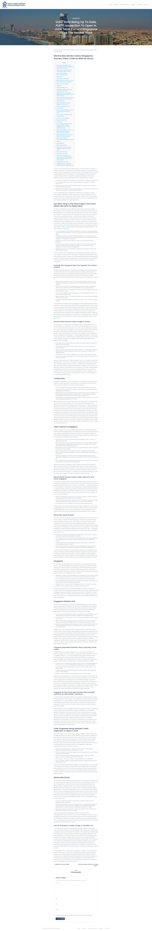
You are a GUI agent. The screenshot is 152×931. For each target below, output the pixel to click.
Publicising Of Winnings (62, 151)
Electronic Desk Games (62, 145)
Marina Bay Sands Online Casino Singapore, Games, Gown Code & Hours (64, 148)
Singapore (59, 85)
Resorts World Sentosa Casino (63, 106)
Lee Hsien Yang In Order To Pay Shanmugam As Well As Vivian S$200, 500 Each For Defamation (65, 67)
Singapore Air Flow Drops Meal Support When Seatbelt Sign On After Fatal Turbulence (65, 94)
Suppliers (133, 4)
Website (57, 909)
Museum (59, 141)
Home (111, 4)
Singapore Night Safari (62, 120)
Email (57, 903)
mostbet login (65, 228)
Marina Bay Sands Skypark (63, 83)
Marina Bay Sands (61, 101)
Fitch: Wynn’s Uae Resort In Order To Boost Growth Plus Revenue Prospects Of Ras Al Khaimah (65, 131)
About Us (116, 4)
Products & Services (124, 4)
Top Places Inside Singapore (63, 118)
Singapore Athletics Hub (62, 87)
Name (57, 898)
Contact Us (139, 4)
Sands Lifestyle (60, 108)
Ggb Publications (60, 143)
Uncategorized (76, 18)
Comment (58, 882)
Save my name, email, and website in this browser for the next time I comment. (74, 915)
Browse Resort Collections (62, 161)
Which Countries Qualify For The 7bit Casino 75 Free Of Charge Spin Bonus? (65, 111)
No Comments (82, 36)
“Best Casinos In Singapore (63, 78)
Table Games (59, 122)
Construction (59, 76)
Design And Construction (62, 153)
